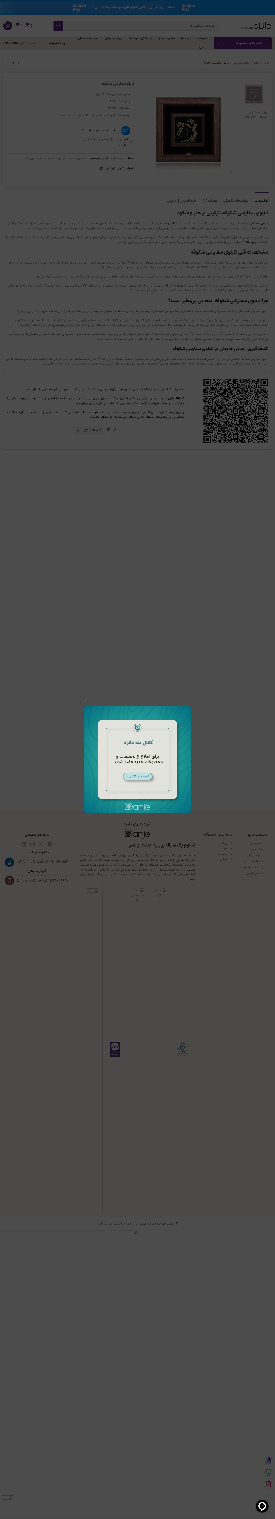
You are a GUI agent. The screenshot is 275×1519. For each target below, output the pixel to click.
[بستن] (86, 700)
